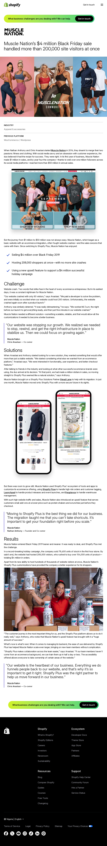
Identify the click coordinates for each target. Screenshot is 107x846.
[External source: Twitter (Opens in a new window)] (12, 833)
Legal (28, 826)
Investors (42, 750)
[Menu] (102, 5)
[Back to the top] (7, 731)
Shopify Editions (45, 740)
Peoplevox (70, 492)
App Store (76, 745)
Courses (42, 793)
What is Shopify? (46, 735)
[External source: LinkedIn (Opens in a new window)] (37, 833)
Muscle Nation (58, 150)
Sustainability (44, 761)
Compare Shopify (46, 782)
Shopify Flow (49, 489)
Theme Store (77, 740)
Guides (41, 787)
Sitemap (58, 826)
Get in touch (89, 4)
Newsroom (43, 756)
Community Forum (80, 782)
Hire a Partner (77, 787)
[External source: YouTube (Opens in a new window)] (18, 833)
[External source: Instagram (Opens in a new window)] (25, 833)
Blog (40, 777)
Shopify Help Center (81, 777)
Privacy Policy (42, 826)
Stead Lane (66, 379)
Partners (75, 750)
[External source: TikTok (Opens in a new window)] (31, 833)
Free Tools (43, 798)
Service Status (78, 793)
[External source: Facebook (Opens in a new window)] (6, 833)
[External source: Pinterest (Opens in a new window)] (43, 833)
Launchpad (9, 492)
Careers (41, 745)
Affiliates (75, 756)
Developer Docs (79, 735)
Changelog (43, 803)
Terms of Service (12, 826)
